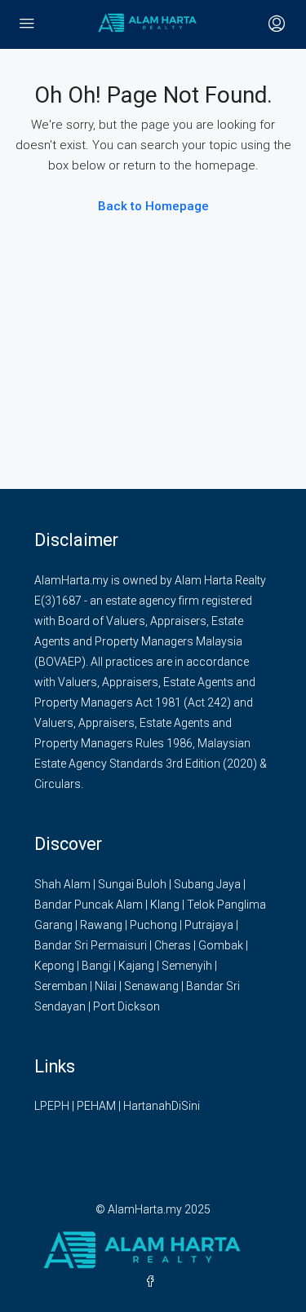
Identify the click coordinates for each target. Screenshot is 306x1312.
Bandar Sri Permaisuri (90, 945)
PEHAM (96, 1105)
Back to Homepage (153, 206)
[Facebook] (153, 1281)
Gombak (220, 945)
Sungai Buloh (132, 884)
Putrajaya (208, 924)
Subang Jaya (207, 884)
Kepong (54, 965)
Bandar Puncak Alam (88, 904)
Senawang (151, 986)
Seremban (60, 986)
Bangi (96, 965)
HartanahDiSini (161, 1105)
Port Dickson (126, 1006)
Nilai (106, 986)
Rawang (101, 924)
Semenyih (187, 965)
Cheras (172, 945)
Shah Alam (62, 884)
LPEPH (51, 1105)
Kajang (136, 965)
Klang (165, 904)
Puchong (153, 924)
